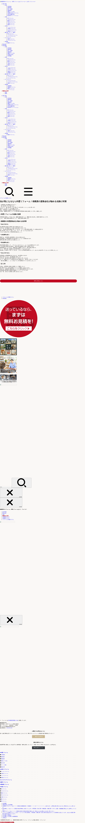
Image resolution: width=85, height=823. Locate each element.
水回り (6, 26)
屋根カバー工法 (10, 11)
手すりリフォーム (11, 22)
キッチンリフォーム (11, 29)
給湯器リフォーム (11, 72)
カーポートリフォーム (12, 81)
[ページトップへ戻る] (14, 822)
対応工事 (4, 3)
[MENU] (28, 195)
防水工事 (3, 762)
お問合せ (4, 817)
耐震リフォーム (10, 42)
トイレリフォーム (11, 27)
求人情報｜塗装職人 (6, 815)
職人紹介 (4, 44)
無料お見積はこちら (38, 280)
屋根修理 (9, 10)
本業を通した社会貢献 (7, 804)
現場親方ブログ (5, 518)
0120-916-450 (9, 727)
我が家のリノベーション (12, 15)
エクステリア (8, 37)
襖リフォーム (3, 801)
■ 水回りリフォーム (4, 769)
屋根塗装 (9, 7)
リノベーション (10, 89)
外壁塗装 (9, 6)
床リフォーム (10, 18)
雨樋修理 (3, 758)
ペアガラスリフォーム (12, 35)
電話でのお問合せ (39, 736)
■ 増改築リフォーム (4, 784)
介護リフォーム (10, 23)
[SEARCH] (9, 195)
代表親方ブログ (5, 516)
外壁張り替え (10, 54)
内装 (6, 16)
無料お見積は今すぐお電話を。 (7, 822)
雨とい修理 (9, 9)
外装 (6, 5)
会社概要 (4, 803)
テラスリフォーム (11, 40)
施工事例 (4, 45)
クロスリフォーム (11, 19)
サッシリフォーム (11, 36)
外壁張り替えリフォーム (12, 12)
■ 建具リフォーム (4, 782)
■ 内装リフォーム (4, 786)
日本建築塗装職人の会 (13, 720)
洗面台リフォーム (11, 31)
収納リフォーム (10, 24)
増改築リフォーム (11, 87)
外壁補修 (9, 55)
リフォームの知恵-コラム (5, 198)
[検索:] (6, 487)
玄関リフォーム (10, 39)
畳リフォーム (3, 799)
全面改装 (9, 85)
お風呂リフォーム (11, 28)
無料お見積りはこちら (38, 747)
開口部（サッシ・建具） (10, 32)
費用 (6, 93)
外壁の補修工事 (10, 14)
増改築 (6, 41)
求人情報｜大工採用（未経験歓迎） (10, 816)
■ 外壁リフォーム (4, 752)
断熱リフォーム (10, 20)
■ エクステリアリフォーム (6, 779)
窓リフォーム (10, 33)
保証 (6, 92)
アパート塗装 (3, 764)
